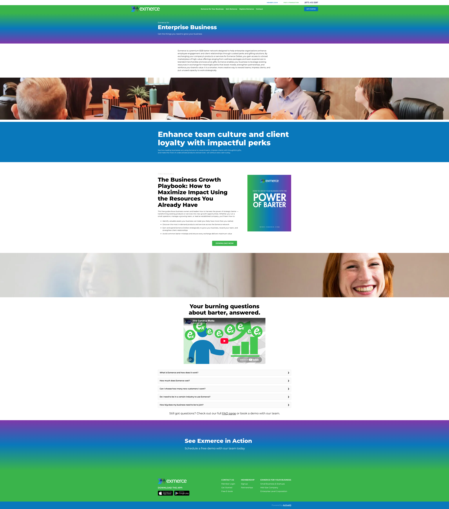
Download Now (225, 243)
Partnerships (247, 487)
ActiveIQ (287, 505)
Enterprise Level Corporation (273, 491)
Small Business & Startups (272, 484)
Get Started (311, 9)
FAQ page (229, 413)
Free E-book (227, 491)
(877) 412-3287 (311, 2)
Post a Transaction (291, 2)
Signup (244, 484)
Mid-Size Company (269, 487)
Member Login (272, 2)
